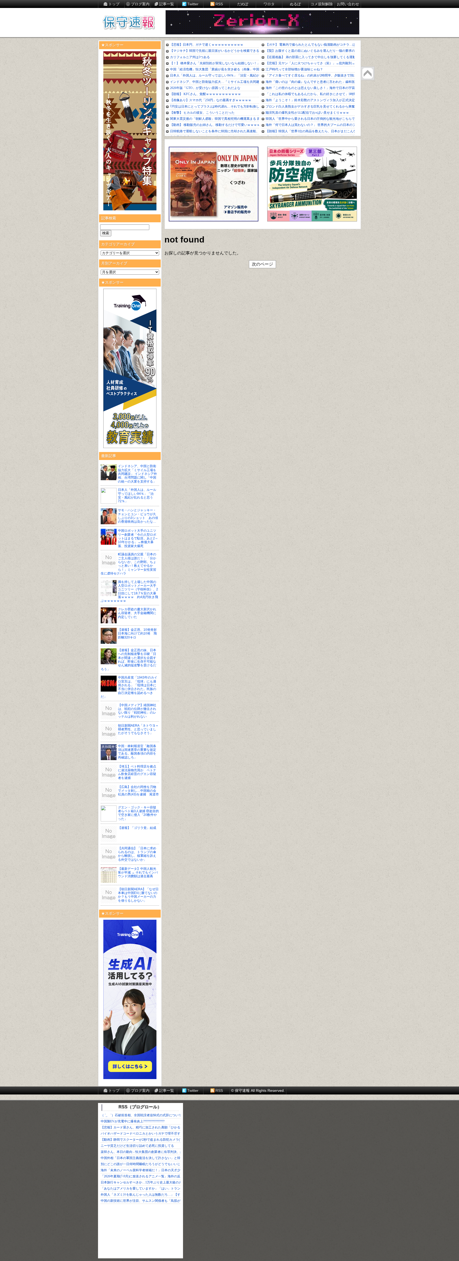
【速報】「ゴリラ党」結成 (137, 828)
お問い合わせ (348, 4)
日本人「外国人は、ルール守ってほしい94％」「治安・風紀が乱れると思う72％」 (137, 495)
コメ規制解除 (322, 4)
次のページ (262, 264)
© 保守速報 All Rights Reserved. (258, 1090)
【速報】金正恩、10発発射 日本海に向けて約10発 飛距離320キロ (139, 633)
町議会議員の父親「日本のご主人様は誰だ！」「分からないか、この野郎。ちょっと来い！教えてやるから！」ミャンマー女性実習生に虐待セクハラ (128, 563)
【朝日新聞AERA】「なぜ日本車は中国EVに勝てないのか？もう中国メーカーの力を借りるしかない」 (138, 894)
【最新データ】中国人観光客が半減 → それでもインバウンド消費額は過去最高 (138, 872)
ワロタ (269, 4)
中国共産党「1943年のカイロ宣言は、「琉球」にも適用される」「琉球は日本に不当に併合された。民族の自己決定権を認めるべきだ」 (129, 687)
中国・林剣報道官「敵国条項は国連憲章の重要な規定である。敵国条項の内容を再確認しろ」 (137, 751)
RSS (219, 4)
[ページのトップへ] (367, 73)
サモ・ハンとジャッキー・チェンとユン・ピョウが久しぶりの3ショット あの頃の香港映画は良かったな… (138, 515)
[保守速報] (128, 22)
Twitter (192, 4)
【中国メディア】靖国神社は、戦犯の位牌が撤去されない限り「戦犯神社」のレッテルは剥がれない (137, 710)
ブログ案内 (140, 4)
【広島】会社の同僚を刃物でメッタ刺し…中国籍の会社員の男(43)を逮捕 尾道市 (138, 790)
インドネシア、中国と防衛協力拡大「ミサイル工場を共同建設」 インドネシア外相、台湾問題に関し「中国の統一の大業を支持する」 (137, 473)
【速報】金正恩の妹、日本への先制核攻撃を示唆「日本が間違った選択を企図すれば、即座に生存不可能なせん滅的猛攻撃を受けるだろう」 (128, 659)
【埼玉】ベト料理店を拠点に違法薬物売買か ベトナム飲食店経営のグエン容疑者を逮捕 (137, 772)
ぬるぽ (295, 4)
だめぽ (242, 4)
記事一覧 (166, 4)
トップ (114, 4)
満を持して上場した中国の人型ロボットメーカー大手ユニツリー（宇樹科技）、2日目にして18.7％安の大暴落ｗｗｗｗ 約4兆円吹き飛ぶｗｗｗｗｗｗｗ (129, 591)
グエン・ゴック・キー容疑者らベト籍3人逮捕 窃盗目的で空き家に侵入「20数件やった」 (138, 813)
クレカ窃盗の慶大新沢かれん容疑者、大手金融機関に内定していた (137, 613)
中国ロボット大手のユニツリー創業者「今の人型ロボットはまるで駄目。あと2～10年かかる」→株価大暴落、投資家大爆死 (138, 538)
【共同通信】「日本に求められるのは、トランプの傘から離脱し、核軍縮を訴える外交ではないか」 (137, 854)
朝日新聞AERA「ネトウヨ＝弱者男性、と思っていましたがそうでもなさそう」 (138, 729)
